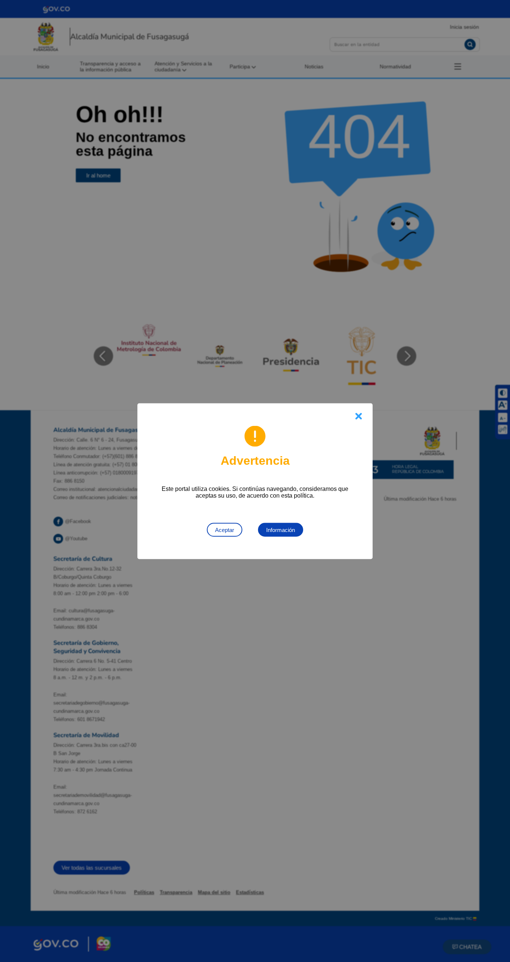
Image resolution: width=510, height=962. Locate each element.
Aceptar (224, 529)
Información (280, 529)
